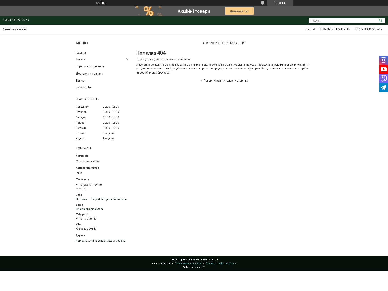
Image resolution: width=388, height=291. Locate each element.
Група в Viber (84, 87)
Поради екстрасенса (90, 66)
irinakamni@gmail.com (89, 209)
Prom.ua (213, 259)
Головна (81, 52)
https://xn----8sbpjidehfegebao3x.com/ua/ (101, 199)
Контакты (343, 29)
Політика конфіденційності (221, 263)
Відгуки (80, 80)
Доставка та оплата (89, 73)
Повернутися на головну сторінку (226, 80)
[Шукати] (380, 20)
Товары (325, 29)
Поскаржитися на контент (189, 263)
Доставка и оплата (368, 29)
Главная (310, 29)
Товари (80, 59)
